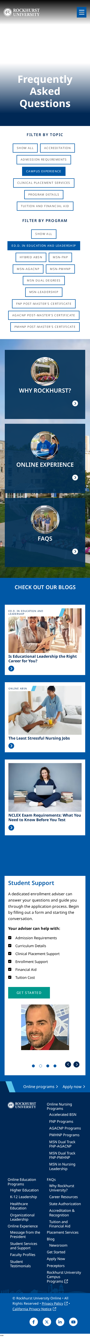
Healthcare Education (19, 1205)
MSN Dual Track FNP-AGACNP (62, 1143)
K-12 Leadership (23, 1196)
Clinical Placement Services (43, 183)
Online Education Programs (22, 1181)
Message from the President (25, 1234)
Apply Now (56, 1258)
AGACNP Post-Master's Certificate (43, 315)
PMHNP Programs (64, 1134)
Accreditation (57, 148)
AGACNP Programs (65, 1128)
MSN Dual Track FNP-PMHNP (62, 1155)
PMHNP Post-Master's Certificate (45, 327)
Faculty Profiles (22, 1254)
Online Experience (23, 1226)
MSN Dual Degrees (43, 280)
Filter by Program (45, 220)
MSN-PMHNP (60, 269)
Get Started (56, 1251)
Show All (25, 148)
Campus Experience (43, 171)
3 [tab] (48, 1066)
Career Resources (63, 1196)
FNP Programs (61, 1121)
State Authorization (65, 1203)
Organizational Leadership (22, 1217)
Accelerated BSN (62, 1114)
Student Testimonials (20, 1263)
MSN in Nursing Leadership (62, 1166)
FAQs (51, 1179)
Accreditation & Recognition (62, 1212)
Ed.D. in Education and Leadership (44, 246)
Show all (43, 234)
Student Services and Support (23, 1245)
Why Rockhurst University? (61, 1187)
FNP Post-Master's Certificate (44, 304)
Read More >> (11, 668)
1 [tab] (34, 1066)
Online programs (38, 1086)
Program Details (43, 194)
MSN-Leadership (44, 292)
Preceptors (56, 1265)
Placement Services (62, 1232)
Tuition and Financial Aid (59, 1223)
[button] (29, 992)
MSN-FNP (60, 257)
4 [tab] (56, 1066)
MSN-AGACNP (28, 269)
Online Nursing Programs (59, 1106)
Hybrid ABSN (31, 257)
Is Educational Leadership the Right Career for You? (42, 658)
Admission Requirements (44, 159)
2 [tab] (41, 1066)
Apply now (72, 1086)
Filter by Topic (45, 134)
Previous (68, 1064)
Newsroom (58, 1245)
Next (76, 1064)
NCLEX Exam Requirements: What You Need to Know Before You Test (44, 817)
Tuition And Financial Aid (45, 206)
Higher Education (24, 1190)
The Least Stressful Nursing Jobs (39, 738)
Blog (50, 1239)
